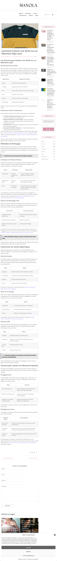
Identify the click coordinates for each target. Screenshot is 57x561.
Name (3, 468)
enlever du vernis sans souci (25, 232)
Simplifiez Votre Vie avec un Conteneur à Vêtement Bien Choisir (51, 92)
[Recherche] (52, 14)
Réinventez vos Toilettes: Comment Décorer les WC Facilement (51, 60)
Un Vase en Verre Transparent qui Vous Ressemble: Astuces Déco (51, 48)
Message (3, 486)
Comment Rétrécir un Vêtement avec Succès (50, 81)
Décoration (22, 15)
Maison (31, 15)
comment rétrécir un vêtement (8, 232)
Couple (35, 13)
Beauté (21, 13)
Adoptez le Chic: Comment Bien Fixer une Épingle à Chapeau (51, 103)
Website (3, 480)
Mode (36, 15)
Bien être (28, 13)
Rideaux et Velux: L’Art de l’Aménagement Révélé (51, 72)
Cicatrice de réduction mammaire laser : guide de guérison (10, 527)
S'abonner (48, 129)
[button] (55, 535)
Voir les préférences (28, 555)
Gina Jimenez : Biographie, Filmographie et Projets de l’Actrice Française (28, 525)
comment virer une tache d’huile (15, 198)
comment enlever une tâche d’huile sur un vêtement (16, 133)
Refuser (28, 551)
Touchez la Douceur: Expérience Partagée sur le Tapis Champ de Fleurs (50, 35)
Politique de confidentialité (32, 559)
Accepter (28, 547)
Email (3, 474)
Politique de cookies (22, 559)
